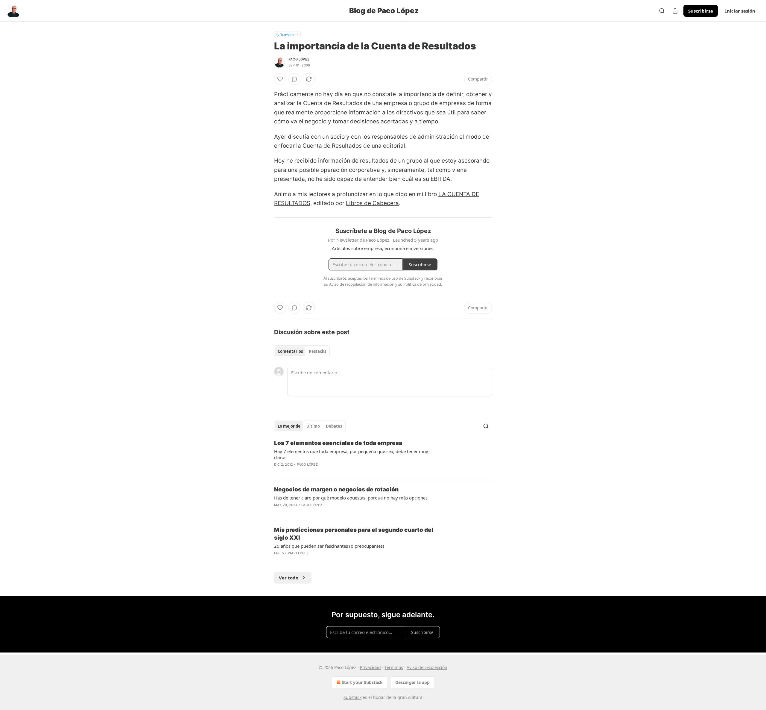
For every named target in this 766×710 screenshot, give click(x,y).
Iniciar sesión (740, 11)
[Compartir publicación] (675, 11)
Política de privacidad (422, 284)
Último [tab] (313, 426)
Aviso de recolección (427, 667)
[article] (383, 457)
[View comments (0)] (294, 79)
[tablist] (302, 351)
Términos (393, 667)
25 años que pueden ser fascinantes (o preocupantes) (329, 546)
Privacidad (370, 667)
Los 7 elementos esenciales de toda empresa (338, 443)
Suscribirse (700, 11)
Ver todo (288, 578)
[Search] (662, 11)
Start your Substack (362, 682)
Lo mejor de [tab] (289, 426)
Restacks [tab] (317, 351)
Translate (287, 34)
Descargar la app (412, 682)
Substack (352, 697)
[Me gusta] (280, 79)
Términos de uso (383, 278)
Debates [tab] (334, 426)
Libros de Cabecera (372, 203)
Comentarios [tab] (290, 351)
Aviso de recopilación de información (361, 284)
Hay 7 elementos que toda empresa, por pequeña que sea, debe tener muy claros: (351, 454)
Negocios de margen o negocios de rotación (336, 489)
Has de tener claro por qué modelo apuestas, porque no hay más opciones (351, 498)
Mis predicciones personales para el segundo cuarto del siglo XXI (353, 533)
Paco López (298, 59)
